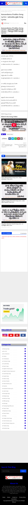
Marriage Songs (14, 393)
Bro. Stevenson (14, 353)
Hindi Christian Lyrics (14, 383)
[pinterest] (17, 335)
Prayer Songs (14, 408)
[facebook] (23, 335)
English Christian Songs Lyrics (14, 371)
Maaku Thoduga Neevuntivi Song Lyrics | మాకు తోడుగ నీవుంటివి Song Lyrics (13, 201)
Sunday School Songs (14, 418)
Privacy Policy (22, 497)
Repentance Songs (14, 410)
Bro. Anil (14, 351)
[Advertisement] (14, 288)
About (8, 497)
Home (2, 10)
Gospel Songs (14, 376)
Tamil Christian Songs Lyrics (14, 423)
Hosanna (14, 386)
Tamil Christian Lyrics (14, 420)
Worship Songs (14, 428)
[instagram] (5, 335)
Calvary (14, 356)
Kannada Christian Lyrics (14, 388)
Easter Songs (14, 366)
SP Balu (14, 415)
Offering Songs (14, 401)
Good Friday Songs (14, 373)
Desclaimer (14, 499)
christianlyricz (14, 358)
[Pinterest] (18, 138)
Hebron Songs (8, 10)
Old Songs (14, 403)
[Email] (21, 138)
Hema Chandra (14, 381)
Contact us (14, 497)
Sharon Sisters (14, 413)
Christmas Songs (14, 361)
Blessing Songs (14, 348)
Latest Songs (14, 391)
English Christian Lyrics (14, 368)
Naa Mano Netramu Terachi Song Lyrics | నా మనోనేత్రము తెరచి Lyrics (12, 224)
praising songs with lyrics (14, 406)
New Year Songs (14, 398)
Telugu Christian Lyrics (16, 500)
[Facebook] (9, 138)
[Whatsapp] (15, 138)
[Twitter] (12, 138)
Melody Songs (14, 396)
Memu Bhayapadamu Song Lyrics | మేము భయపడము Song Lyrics (12, 178)
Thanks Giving (14, 425)
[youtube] (11, 335)
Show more (23, 156)
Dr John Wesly (14, 363)
